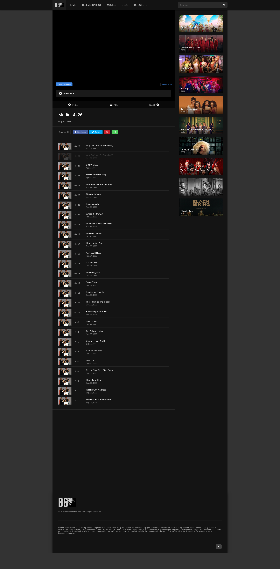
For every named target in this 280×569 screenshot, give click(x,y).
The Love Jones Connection (99, 223)
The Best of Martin (94, 233)
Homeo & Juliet (93, 204)
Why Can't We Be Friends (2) (99, 145)
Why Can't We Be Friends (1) (99, 155)
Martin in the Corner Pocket (98, 399)
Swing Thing (91, 282)
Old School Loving (94, 331)
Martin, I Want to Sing (96, 175)
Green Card (91, 263)
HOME (72, 5)
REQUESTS (140, 5)
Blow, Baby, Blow (94, 380)
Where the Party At (94, 214)
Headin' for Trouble (95, 292)
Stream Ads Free (64, 84)
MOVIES (111, 5)
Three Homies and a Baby (98, 302)
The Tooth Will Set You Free (99, 184)
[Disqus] (113, 449)
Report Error (167, 84)
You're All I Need (93, 253)
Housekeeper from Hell (96, 311)
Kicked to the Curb (94, 243)
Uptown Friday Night (95, 341)
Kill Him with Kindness (96, 390)
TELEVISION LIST (91, 5)
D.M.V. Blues (92, 165)
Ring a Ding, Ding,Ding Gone (99, 370)
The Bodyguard (93, 272)
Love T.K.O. (91, 360)
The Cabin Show (93, 194)
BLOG (125, 5)
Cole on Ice (91, 321)
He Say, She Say (94, 351)
